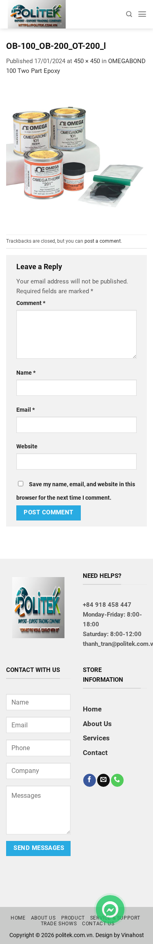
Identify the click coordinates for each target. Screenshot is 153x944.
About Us (97, 724)
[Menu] (142, 14)
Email (25, 409)
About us (43, 918)
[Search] (129, 14)
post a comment (102, 241)
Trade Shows (59, 923)
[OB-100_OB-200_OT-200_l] (76, 154)
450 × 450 (87, 61)
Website (27, 446)
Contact (95, 753)
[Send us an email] (103, 780)
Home (92, 709)
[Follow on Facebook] (89, 780)
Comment (30, 303)
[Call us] (117, 780)
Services (96, 738)
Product (73, 918)
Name (25, 372)
